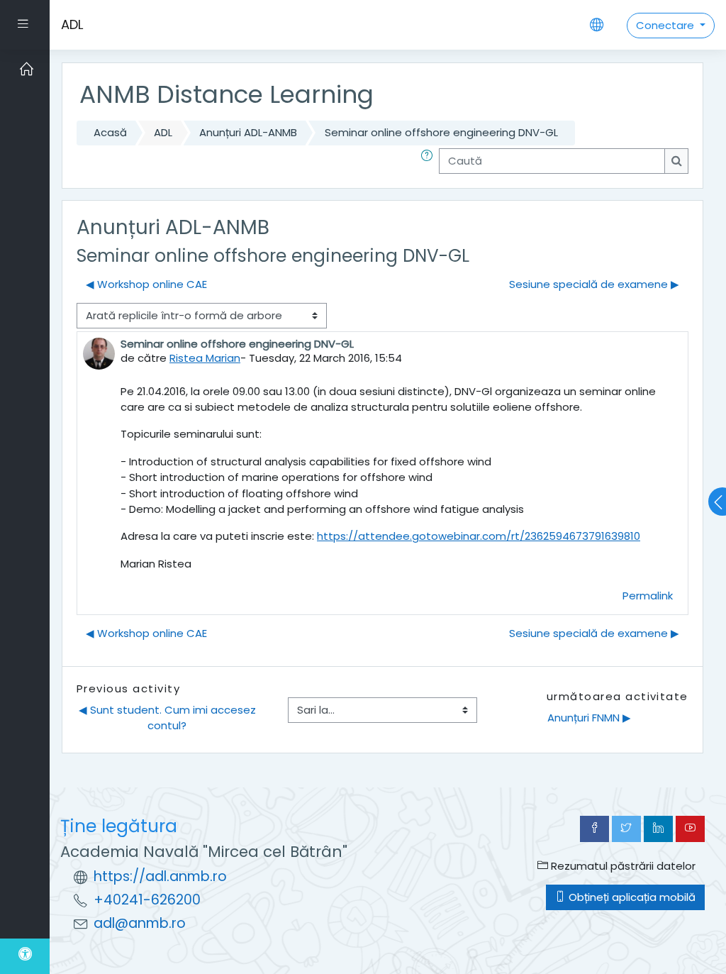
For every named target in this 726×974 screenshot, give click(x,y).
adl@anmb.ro (140, 923)
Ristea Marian (204, 357)
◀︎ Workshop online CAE (146, 284)
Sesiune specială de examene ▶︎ (594, 284)
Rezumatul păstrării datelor (622, 865)
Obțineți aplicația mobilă (631, 897)
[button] (429, 161)
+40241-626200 (147, 899)
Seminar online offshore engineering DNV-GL (441, 132)
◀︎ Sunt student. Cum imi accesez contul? (169, 717)
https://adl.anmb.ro (160, 876)
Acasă (110, 132)
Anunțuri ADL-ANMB (248, 132)
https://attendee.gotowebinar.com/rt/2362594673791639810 (478, 535)
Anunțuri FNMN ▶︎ (589, 717)
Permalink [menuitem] (647, 595)
